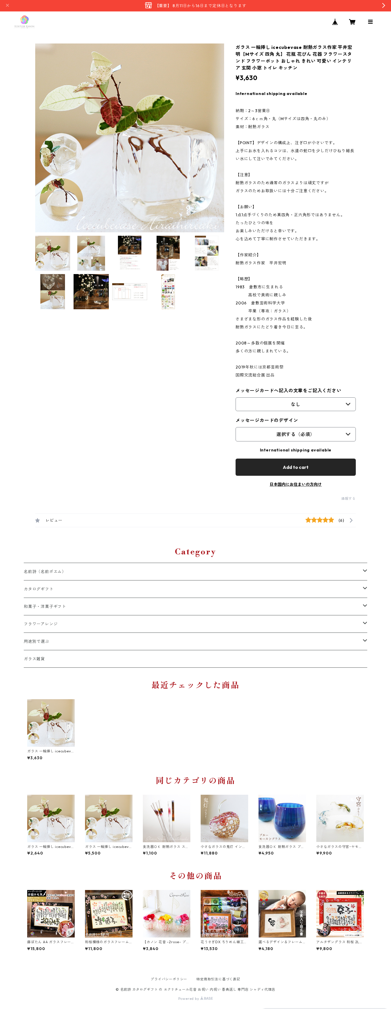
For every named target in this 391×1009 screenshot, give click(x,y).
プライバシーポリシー (169, 979)
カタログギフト (39, 589)
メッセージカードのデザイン (267, 420)
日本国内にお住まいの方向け (296, 484)
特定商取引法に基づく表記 (218, 979)
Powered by (189, 998)
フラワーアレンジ (41, 624)
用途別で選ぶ (36, 641)
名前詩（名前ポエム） (45, 571)
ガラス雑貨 (34, 658)
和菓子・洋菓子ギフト (45, 606)
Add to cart (296, 467)
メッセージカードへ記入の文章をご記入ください (288, 390)
